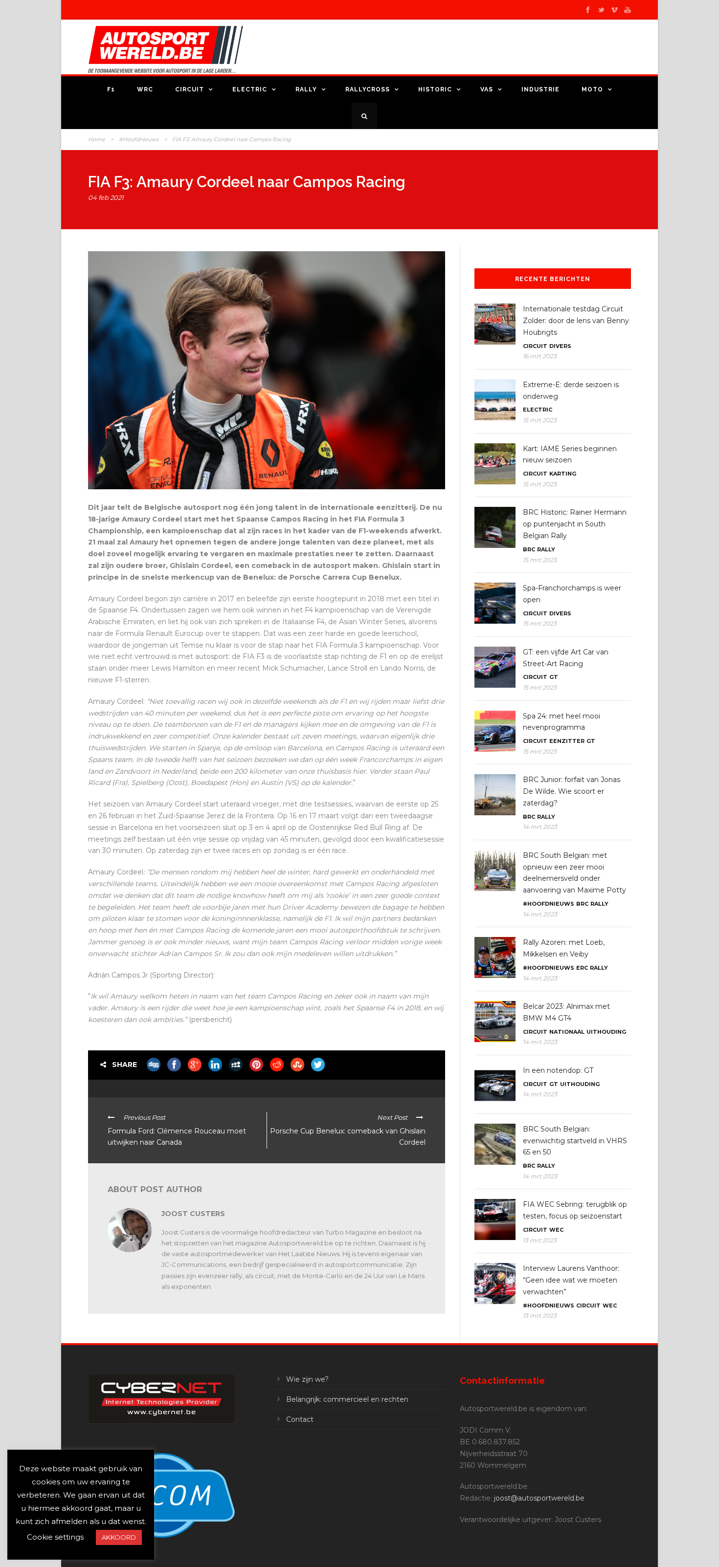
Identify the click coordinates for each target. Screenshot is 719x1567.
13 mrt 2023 (540, 1240)
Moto (592, 89)
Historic (435, 89)
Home (96, 139)
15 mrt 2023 (540, 420)
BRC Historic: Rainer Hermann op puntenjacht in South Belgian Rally (575, 524)
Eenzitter (566, 741)
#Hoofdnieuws (138, 139)
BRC (529, 549)
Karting (562, 473)
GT (553, 677)
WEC (556, 1229)
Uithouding (606, 1031)
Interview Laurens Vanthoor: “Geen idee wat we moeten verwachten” (571, 1280)
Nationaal (566, 1031)
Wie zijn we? (307, 1379)
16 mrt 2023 (540, 356)
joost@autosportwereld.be (539, 1498)
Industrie (540, 89)
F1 (111, 89)
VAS (486, 89)
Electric (249, 89)
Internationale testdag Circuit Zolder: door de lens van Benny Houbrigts (576, 321)
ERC (582, 967)
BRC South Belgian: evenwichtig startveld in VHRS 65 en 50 (575, 1141)
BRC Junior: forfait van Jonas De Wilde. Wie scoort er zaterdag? (571, 791)
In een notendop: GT (558, 1070)
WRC (145, 89)
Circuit (189, 89)
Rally (306, 89)
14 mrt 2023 (540, 826)
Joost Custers (193, 1213)
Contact (300, 1419)
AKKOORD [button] (119, 1537)
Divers (560, 346)
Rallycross (367, 89)
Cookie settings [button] (55, 1537)
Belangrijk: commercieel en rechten (347, 1399)
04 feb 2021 (106, 197)
